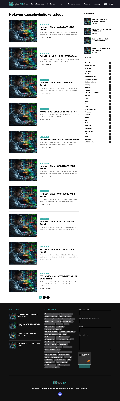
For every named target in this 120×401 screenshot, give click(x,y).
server (47, 357)
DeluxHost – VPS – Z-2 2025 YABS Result (59, 139)
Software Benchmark (56, 357)
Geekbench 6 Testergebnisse (53, 329)
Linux (98, 98)
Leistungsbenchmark (62, 339)
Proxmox (97, 112)
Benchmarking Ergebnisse (52, 313)
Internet (97, 95)
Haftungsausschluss (66, 388)
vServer (97, 134)
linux (71, 339)
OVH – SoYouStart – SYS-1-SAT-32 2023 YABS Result (59, 277)
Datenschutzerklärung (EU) (49, 388)
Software (97, 123)
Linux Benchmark (49, 342)
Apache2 (97, 68)
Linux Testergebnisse (50, 344)
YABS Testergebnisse (63, 364)
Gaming (97, 85)
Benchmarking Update (68, 319)
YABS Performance (50, 364)
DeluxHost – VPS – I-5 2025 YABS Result (59, 56)
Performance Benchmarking (52, 349)
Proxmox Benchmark (64, 354)
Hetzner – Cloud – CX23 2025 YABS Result (100, 40)
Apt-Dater (97, 71)
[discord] (60, 394)
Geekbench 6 (60, 326)
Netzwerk (97, 104)
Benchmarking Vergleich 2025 (53, 321)
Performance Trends (50, 354)
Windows (97, 139)
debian (66, 324)
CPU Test (59, 324)
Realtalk (97, 115)
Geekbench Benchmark (51, 331)
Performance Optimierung (52, 352)
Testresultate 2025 (60, 359)
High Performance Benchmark (53, 334)
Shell (97, 120)
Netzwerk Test (67, 347)
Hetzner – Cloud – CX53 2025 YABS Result (100, 20)
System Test (68, 357)
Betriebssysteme (98, 76)
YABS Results (44, 24)
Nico (43, 37)
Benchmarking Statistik (51, 316)
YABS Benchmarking (62, 362)
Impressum (35, 388)
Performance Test (66, 352)
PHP (97, 106)
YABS (69, 359)
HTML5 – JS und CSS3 (97, 93)
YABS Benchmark (49, 362)
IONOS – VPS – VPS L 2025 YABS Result (58, 112)
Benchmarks (97, 74)
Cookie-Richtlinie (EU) (81, 388)
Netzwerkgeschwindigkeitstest (53, 347)
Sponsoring (97, 131)
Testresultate (48, 359)
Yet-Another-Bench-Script (52, 367)
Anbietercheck (97, 65)
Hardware (97, 87)
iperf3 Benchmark (49, 336)
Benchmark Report (68, 321)
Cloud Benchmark (49, 324)
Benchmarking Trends (65, 316)
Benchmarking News (66, 313)
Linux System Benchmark (63, 342)
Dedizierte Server (97, 82)
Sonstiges (97, 128)
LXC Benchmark (63, 344)
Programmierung (97, 109)
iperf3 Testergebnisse (63, 336)
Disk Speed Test (49, 326)
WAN (97, 136)
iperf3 (64, 334)
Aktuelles (98, 63)
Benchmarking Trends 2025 (52, 319)
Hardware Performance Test (67, 331)
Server (98, 117)
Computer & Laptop (97, 79)
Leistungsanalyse (49, 339)
